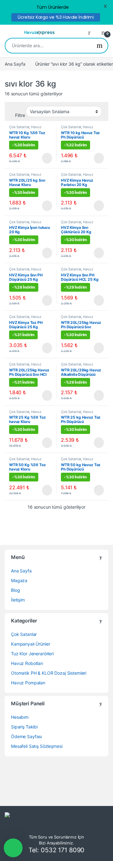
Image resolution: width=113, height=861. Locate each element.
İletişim (18, 599)
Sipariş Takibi (24, 726)
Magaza (19, 580)
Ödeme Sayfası (26, 736)
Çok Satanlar (19, 127)
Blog (15, 590)
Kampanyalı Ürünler (30, 644)
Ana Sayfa (15, 64)
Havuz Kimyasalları (25, 129)
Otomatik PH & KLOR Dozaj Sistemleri (48, 673)
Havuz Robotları (27, 663)
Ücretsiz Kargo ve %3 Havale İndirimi (56, 17)
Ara (100, 45)
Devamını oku (43, 158)
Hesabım (20, 717)
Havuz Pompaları (28, 682)
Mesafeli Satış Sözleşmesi (36, 746)
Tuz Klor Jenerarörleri (32, 653)
